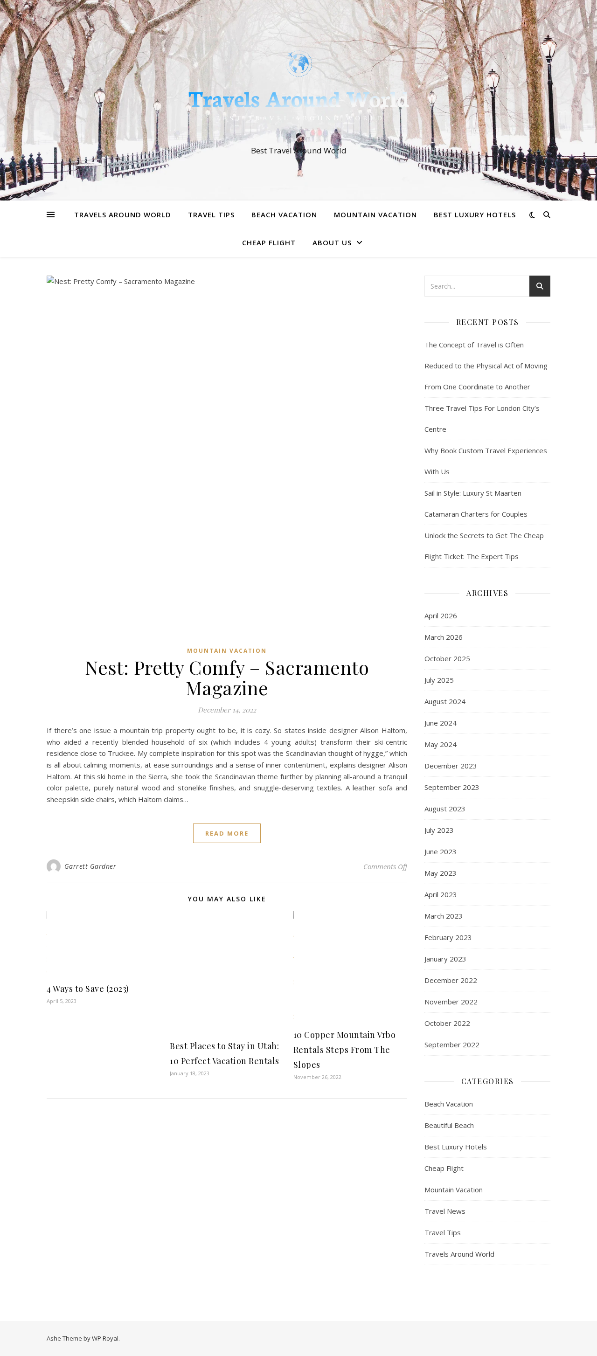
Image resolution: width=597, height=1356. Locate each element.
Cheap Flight (269, 242)
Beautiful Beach (449, 1125)
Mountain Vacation (375, 214)
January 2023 (445, 958)
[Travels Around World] (298, 91)
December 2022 (450, 980)
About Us (332, 242)
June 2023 (440, 851)
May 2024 (440, 744)
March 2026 (443, 637)
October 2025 (447, 658)
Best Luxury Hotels (475, 214)
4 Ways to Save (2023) (88, 988)
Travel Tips (211, 214)
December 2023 (450, 765)
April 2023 (440, 894)
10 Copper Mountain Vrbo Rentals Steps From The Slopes (344, 1049)
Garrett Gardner (90, 866)
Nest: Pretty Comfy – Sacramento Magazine (227, 677)
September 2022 (451, 1044)
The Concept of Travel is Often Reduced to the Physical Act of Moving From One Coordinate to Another (486, 365)
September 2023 (451, 787)
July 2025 (439, 680)
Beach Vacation (284, 214)
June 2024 (440, 722)
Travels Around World (122, 214)
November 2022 (451, 1001)
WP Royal (105, 1338)
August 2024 (444, 701)
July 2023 (439, 830)
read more (227, 833)
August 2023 (444, 808)
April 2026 (440, 615)
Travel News (444, 1211)
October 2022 (447, 1023)
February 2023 (448, 937)
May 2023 (440, 873)
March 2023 (443, 915)
